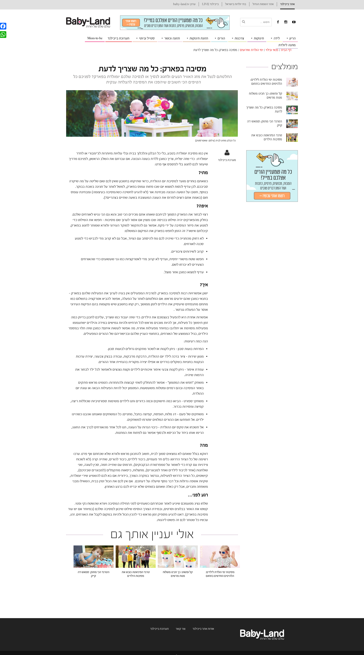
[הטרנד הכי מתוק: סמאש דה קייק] (94, 556)
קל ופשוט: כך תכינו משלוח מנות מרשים (178, 574)
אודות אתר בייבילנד (203, 629)
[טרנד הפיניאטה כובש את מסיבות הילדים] (136, 556)
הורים (221, 38)
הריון (292, 38)
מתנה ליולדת (287, 45)
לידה (277, 38)
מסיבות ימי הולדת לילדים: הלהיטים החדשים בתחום (220, 574)
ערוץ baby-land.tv (184, 4)
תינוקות (259, 38)
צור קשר (181, 629)
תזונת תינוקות (199, 38)
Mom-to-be (94, 38)
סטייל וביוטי (147, 38)
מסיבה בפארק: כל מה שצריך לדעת (264, 109)
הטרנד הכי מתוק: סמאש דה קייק (93, 574)
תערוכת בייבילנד (118, 38)
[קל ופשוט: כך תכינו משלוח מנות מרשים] (178, 556)
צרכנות (239, 38)
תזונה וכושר (172, 38)
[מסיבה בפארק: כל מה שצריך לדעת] (292, 109)
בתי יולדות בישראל (235, 4)
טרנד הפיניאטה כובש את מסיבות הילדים (136, 574)
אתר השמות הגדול (263, 4)
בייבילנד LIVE (210, 4)
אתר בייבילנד (287, 4)
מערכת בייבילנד (227, 160)
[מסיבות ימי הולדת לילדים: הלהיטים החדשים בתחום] (220, 556)
